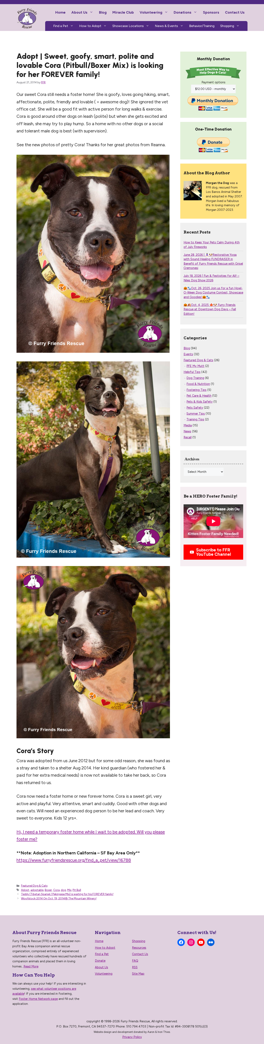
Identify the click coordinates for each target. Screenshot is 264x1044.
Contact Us (235, 12)
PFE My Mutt (195, 366)
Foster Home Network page (38, 999)
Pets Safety (194, 407)
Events (188, 354)
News (187, 431)
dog (63, 890)
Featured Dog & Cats (34, 885)
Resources (139, 948)
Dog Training (195, 378)
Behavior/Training (201, 26)
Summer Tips (195, 413)
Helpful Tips (192, 372)
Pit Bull (77, 890)
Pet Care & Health (198, 396)
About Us (79, 12)
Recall (188, 437)
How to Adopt (90, 26)
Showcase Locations (128, 26)
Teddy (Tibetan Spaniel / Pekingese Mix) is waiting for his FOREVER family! (67, 894)
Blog (103, 12)
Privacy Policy (132, 1037)
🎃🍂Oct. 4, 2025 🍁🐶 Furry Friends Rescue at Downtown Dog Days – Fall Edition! (210, 309)
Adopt (25, 890)
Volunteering (151, 12)
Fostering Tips (196, 390)
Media (188, 425)
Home (60, 12)
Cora (56, 890)
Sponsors (211, 12)
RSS (135, 967)
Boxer (48, 890)
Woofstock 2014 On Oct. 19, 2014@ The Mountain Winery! (59, 898)
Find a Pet (60, 26)
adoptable (37, 890)
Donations (182, 12)
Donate (100, 961)
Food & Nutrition (198, 384)
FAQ (135, 961)
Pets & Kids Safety (199, 401)
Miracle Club (123, 12)
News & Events (166, 26)
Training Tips (195, 419)
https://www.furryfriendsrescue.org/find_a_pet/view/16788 (73, 860)
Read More (31, 966)
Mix (69, 890)
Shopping (227, 26)
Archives (192, 459)
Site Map (138, 974)
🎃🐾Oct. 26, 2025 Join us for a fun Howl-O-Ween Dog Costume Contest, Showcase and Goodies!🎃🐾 (213, 292)
